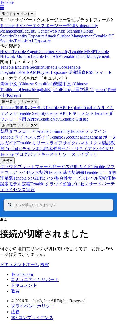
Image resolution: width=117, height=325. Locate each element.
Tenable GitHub (74, 119)
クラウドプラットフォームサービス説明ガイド (45, 166)
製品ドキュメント (16, 14)
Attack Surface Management (69, 36)
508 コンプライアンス (32, 317)
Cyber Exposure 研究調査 (62, 72)
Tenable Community (52, 131)
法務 (5, 161)
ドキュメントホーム (19, 264)
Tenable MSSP (82, 51)
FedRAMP (29, 72)
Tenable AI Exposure (32, 41)
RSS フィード (99, 72)
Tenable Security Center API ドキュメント (55, 113)
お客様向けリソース (18, 125)
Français (68, 89)
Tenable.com (22, 274)
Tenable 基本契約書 (66, 172)
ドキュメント (24, 285)
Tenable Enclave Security (22, 67)
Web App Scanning (65, 31)
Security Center (35, 31)
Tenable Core (55, 67)
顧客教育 (52, 148)
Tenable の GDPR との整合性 (40, 178)
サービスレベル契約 (87, 178)
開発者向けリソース (18, 101)
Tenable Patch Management (85, 56)
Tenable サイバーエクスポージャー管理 (38, 25)
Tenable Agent (24, 51)
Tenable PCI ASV (45, 56)
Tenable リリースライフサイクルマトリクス (59, 142)
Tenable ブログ (14, 154)
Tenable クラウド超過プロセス (59, 183)
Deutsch (27, 89)
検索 (44, 264)
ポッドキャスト (43, 154)
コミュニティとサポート (35, 279)
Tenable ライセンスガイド (25, 137)
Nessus (6, 51)
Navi (56, 119)
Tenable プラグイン (88, 131)
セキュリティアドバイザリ (87, 148)
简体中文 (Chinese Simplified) (27, 83)
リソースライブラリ (77, 154)
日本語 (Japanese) (91, 89)
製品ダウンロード (17, 131)
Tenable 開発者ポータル (22, 107)
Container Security (53, 51)
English (40, 89)
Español (54, 89)
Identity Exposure (29, 36)
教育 (15, 291)
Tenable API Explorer (64, 107)
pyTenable (43, 119)
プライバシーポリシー (32, 306)
